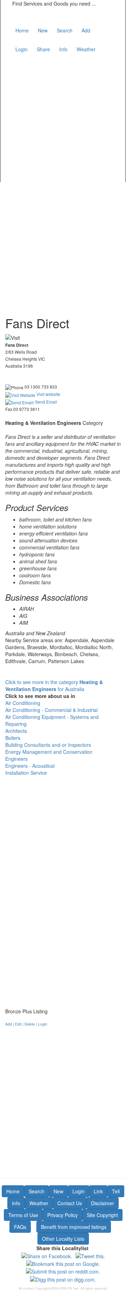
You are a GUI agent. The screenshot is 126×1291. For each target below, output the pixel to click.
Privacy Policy (62, 1214)
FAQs (20, 1226)
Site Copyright (102, 1214)
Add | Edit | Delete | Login (26, 1024)
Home (22, 30)
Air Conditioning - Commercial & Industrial (51, 709)
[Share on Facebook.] (47, 1255)
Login (21, 49)
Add (86, 30)
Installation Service (26, 772)
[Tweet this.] (90, 1255)
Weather (86, 49)
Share (43, 49)
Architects (16, 730)
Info (63, 49)
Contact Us (69, 1203)
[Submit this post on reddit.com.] (63, 1270)
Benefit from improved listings (73, 1226)
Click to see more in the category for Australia (54, 685)
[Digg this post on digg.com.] (63, 1278)
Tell (116, 1191)
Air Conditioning (22, 702)
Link (98, 1191)
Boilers (12, 737)
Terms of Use (23, 1214)
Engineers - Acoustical (30, 765)
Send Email (45, 402)
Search (64, 30)
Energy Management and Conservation (48, 751)
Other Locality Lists (63, 1238)
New (43, 30)
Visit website (47, 394)
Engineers (16, 758)
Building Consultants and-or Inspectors (48, 744)
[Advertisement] (63, 118)
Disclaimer (102, 1203)
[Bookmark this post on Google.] (63, 1263)
